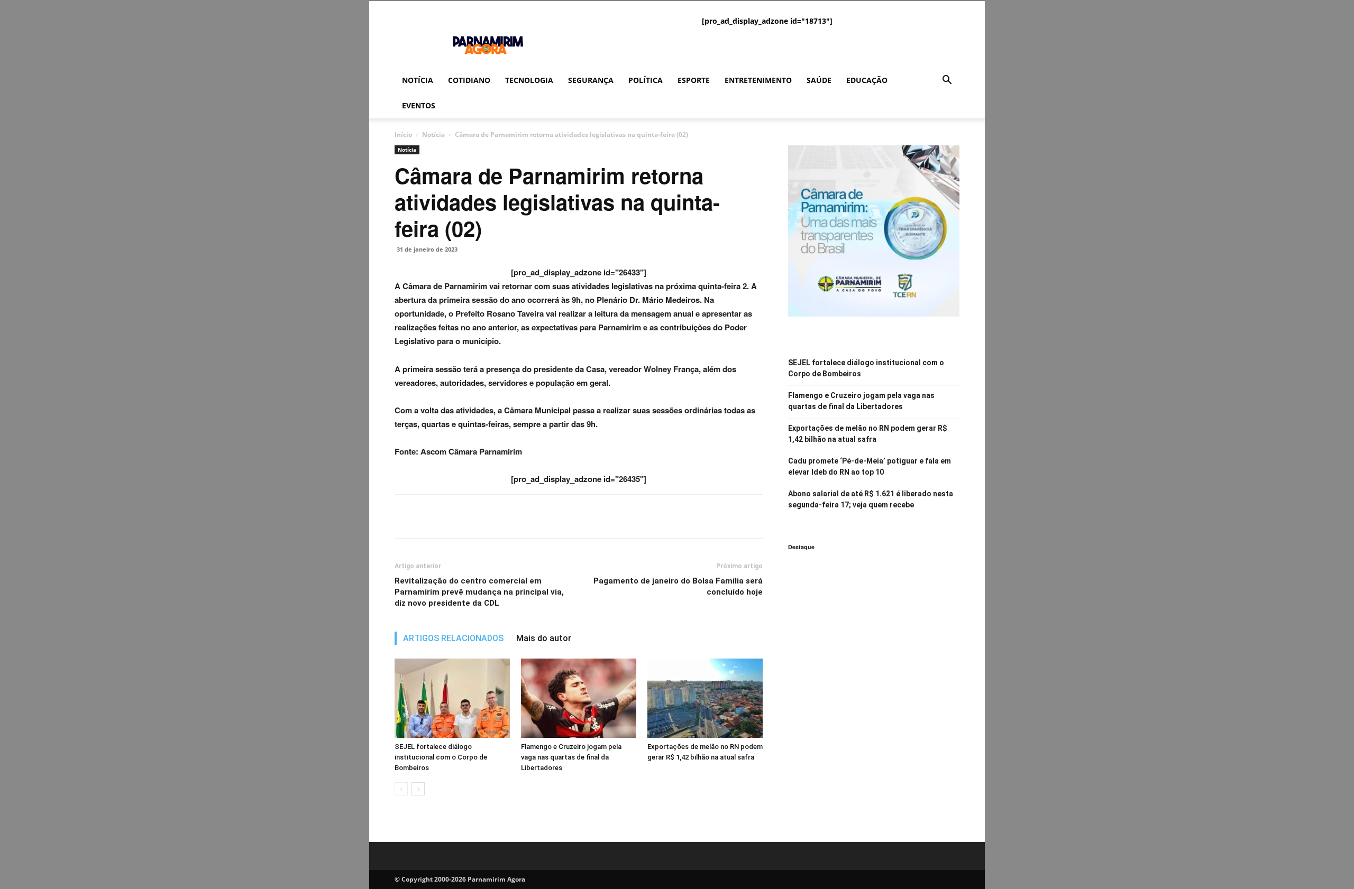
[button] (946, 81)
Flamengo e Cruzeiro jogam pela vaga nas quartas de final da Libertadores (571, 757)
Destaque (801, 547)
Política (645, 80)
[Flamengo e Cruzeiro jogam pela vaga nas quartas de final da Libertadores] (578, 698)
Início (403, 134)
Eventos (418, 105)
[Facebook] (405, 516)
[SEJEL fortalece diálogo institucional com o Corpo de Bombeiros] (452, 698)
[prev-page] (401, 788)
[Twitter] (429, 516)
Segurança (591, 80)
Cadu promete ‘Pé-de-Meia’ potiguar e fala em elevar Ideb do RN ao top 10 (869, 466)
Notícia (417, 80)
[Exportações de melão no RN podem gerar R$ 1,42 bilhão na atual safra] (705, 698)
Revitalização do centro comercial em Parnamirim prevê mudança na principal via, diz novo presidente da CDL (479, 592)
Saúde (819, 80)
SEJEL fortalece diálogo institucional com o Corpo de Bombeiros (441, 757)
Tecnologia (529, 80)
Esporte (694, 80)
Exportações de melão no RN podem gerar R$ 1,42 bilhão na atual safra (867, 433)
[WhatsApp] (453, 516)
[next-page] (418, 788)
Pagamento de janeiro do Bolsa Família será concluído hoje (678, 586)
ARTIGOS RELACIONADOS (453, 638)
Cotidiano (469, 80)
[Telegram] (478, 516)
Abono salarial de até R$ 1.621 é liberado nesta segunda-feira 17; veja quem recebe (870, 499)
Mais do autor (543, 638)
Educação (867, 80)
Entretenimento (758, 80)
